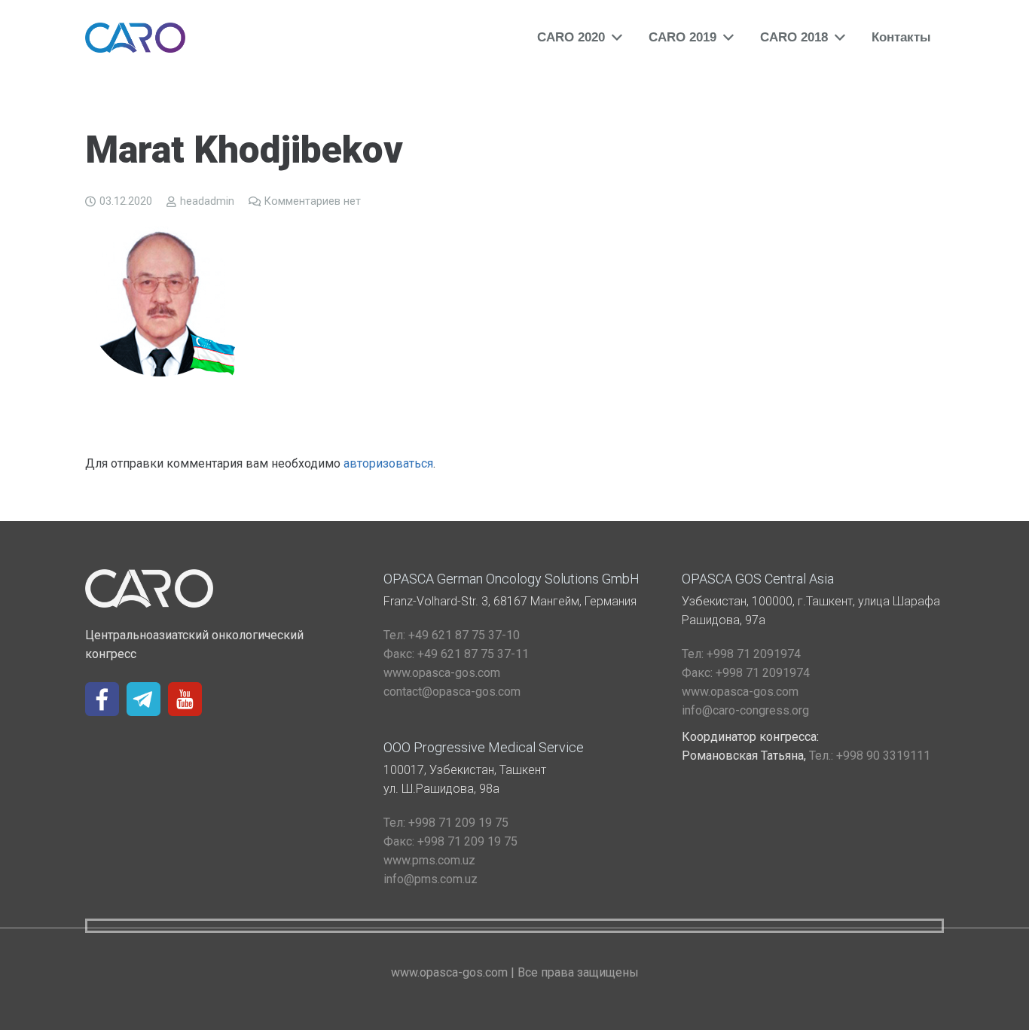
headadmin (207, 201)
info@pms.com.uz (430, 879)
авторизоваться (388, 463)
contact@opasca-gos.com (452, 691)
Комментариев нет (312, 201)
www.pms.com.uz (429, 860)
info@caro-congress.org (745, 710)
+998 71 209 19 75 (445, 822)
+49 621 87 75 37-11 (456, 654)
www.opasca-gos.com (441, 673)
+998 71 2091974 (741, 654)
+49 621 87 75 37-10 (451, 635)
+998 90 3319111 (869, 755)
